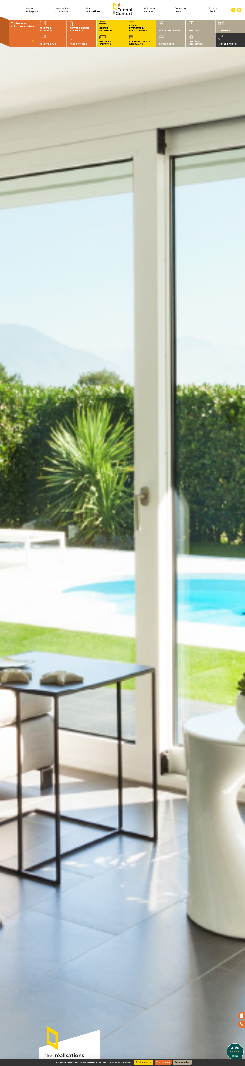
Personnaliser (182, 1062)
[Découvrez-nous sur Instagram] (239, 10)
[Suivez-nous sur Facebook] (233, 10)
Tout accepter (144, 1062)
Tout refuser (163, 1062)
